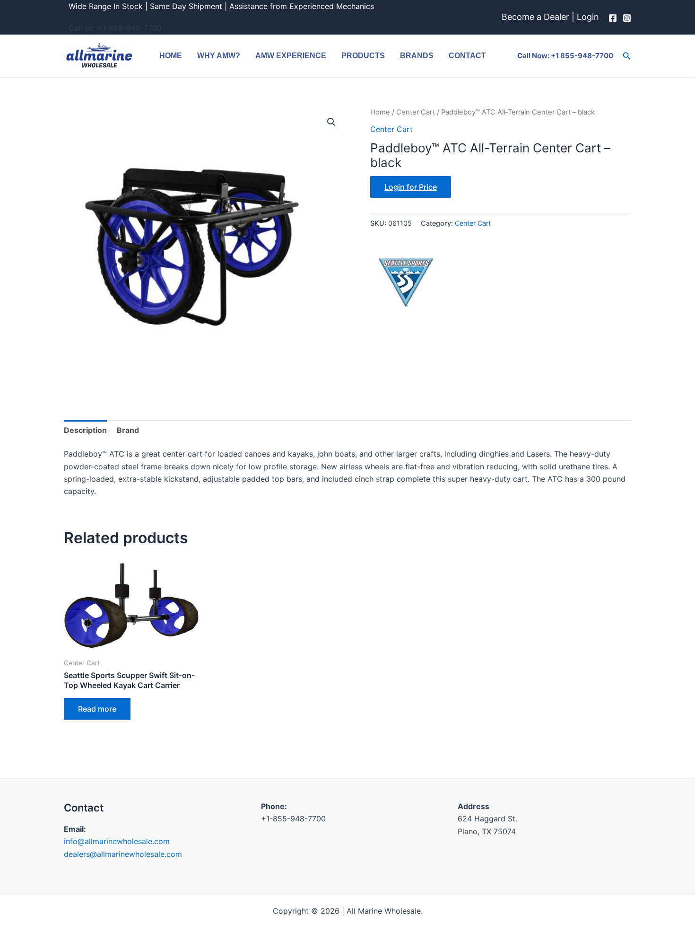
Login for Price (410, 187)
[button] (627, 56)
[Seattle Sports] (405, 277)
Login (588, 17)
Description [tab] (85, 430)
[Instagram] (627, 18)
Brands (417, 56)
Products (363, 56)
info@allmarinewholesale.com (117, 841)
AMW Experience (290, 56)
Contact (467, 56)
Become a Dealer (535, 17)
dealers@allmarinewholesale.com (123, 854)
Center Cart (415, 112)
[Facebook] (612, 18)
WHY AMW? (218, 56)
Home (170, 56)
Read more (97, 709)
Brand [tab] (128, 430)
